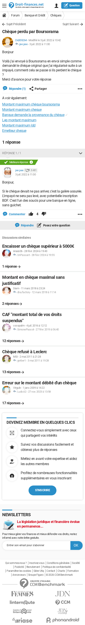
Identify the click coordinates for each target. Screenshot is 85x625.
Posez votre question (56, 225)
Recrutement (33, 567)
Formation (73, 570)
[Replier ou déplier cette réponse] (80, 153)
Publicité (19, 567)
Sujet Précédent (16, 24)
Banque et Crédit (35, 15)
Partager (41, 88)
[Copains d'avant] (22, 611)
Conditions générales (58, 563)
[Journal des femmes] (22, 594)
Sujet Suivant (71, 24)
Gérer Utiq (39, 570)
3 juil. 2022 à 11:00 (39, 44)
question (74, 5)
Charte (61, 570)
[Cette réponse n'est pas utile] (44, 214)
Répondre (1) (17, 88)
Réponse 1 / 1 (11, 153)
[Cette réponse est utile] (31, 214)
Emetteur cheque (14, 131)
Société (76, 563)
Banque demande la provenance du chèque (33, 115)
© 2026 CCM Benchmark (59, 574)
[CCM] (62, 602)
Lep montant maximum (19, 120)
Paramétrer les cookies (19, 570)
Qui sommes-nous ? (16, 563)
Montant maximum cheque (21, 110)
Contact (50, 570)
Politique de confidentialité (56, 567)
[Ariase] (22, 620)
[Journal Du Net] (62, 594)
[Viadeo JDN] (62, 611)
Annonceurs (19, 574)
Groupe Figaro (36, 574)
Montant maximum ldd (19, 125)
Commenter (16, 214)
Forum (15, 15)
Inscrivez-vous (36, 563)
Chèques (55, 15)
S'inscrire (42, 490)
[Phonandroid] (62, 620)
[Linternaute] (22, 602)
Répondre (27, 225)
